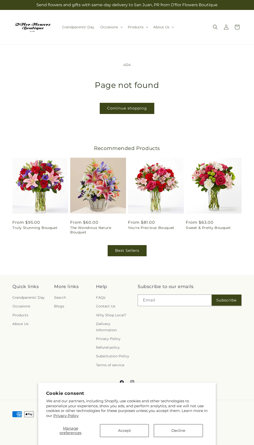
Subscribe (226, 300)
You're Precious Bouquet (151, 227)
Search (60, 297)
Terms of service (110, 365)
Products (20, 315)
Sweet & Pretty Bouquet (208, 227)
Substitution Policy (112, 356)
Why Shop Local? (111, 315)
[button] (111, 27)
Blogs (59, 306)
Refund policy (108, 347)
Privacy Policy (66, 415)
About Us (20, 324)
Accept (124, 430)
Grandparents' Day (28, 297)
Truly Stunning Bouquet (35, 227)
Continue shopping (127, 108)
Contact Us (105, 306)
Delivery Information (106, 327)
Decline (178, 430)
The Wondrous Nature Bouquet (90, 229)
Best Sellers (127, 250)
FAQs (100, 297)
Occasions (21, 306)
